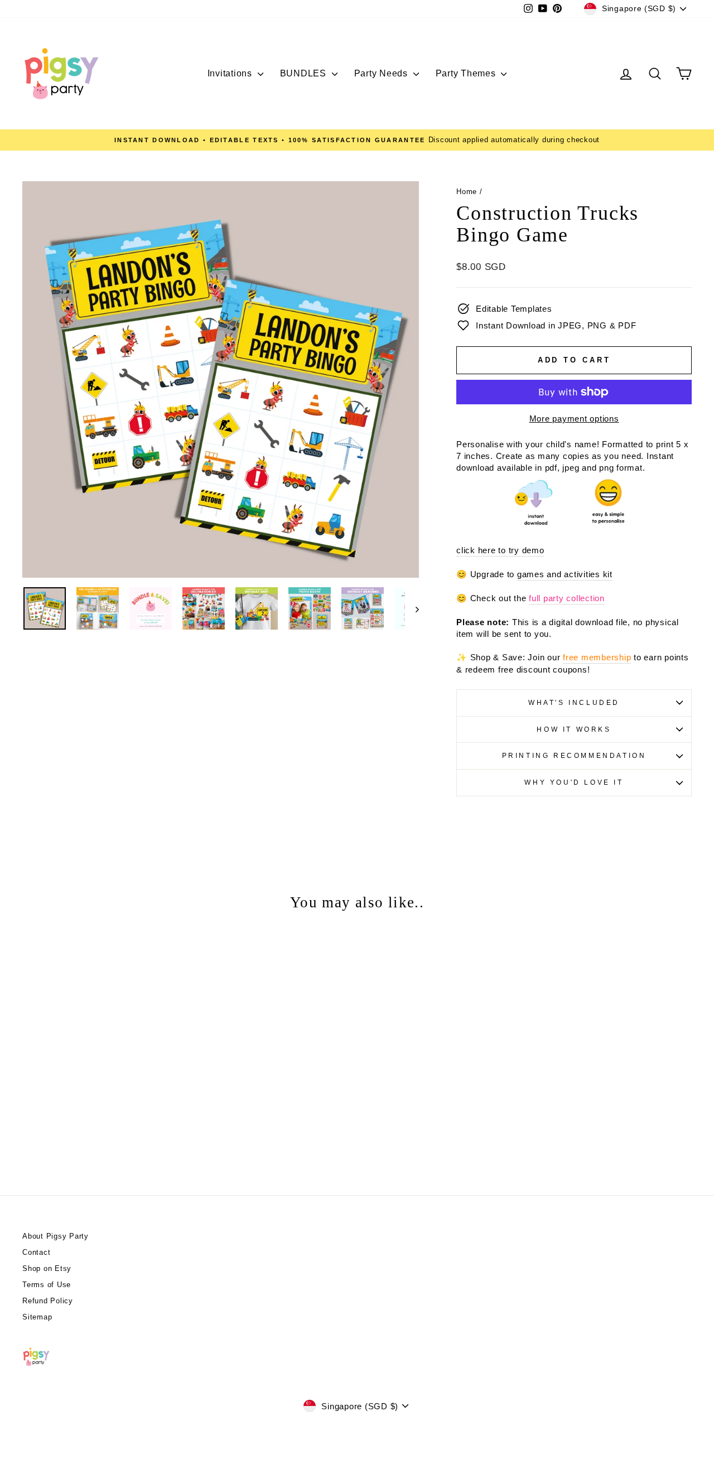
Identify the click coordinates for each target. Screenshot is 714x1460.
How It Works (574, 729)
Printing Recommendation (574, 756)
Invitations (231, 73)
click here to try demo (500, 550)
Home (466, 191)
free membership (597, 657)
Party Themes (467, 73)
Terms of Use (46, 1284)
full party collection (567, 598)
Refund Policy (47, 1301)
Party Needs (382, 73)
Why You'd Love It (573, 782)
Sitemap (37, 1317)
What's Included (574, 703)
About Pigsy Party (55, 1236)
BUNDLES (304, 73)
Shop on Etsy (46, 1268)
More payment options (574, 418)
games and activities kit (564, 574)
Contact (36, 1252)
